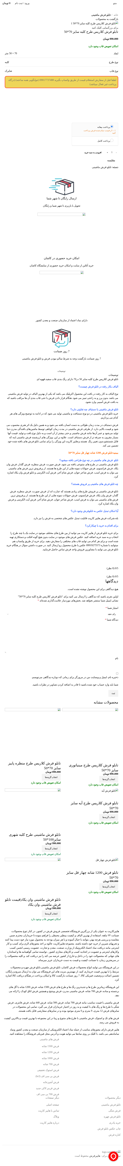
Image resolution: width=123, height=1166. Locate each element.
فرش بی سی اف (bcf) (47, 1076)
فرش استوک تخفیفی (48, 1070)
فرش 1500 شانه (47, 987)
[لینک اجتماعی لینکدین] (104, 174)
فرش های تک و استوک (107, 1018)
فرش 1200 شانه (50, 1052)
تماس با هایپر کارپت (48, 1110)
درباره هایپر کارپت (49, 1122)
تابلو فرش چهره (31, 967)
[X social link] (112, 174)
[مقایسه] (114, 759)
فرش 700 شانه (94, 991)
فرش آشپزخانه (51, 1082)
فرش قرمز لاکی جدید (47, 1088)
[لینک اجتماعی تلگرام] (101, 174)
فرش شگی (114, 1110)
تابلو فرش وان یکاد (24, 472)
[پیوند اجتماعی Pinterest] (108, 174)
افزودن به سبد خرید (93, 152)
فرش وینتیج (55, 991)
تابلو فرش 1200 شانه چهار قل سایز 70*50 (90, 452)
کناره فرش (114, 1134)
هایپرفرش (94, 1155)
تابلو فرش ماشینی (101, 15)
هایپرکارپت (113, 931)
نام (116, 658)
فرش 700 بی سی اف (48, 1094)
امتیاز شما (112, 608)
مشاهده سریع (106, 759)
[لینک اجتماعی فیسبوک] (115, 174)
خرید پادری (114, 1122)
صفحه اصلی (52, 1104)
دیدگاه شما (111, 619)
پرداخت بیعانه (103, 127)
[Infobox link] (61, 193)
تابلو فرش (107, 413)
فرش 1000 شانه (50, 1058)
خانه (115, 15)
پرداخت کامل (104, 141)
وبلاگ (56, 1116)
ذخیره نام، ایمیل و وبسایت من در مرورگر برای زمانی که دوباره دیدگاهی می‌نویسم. (75, 677)
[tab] (61, 371)
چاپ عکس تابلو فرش (109, 1128)
